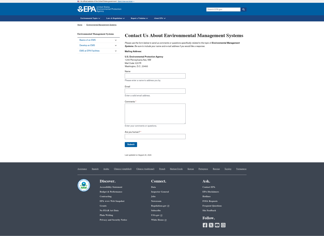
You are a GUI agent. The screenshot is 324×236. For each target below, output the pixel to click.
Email (127, 86)
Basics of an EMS (87, 40)
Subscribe (156, 210)
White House (157, 220)
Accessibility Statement (111, 187)
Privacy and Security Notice (113, 220)
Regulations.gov (159, 205)
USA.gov (155, 215)
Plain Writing (106, 215)
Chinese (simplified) (123, 169)
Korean (191, 169)
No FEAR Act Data (109, 210)
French (162, 169)
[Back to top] (317, 229)
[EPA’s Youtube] (217, 225)
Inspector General (160, 191)
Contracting (106, 196)
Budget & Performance (111, 191)
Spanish (95, 169)
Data (153, 187)
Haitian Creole (176, 169)
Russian (216, 169)
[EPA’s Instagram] (223, 225)
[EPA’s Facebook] (205, 225)
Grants (103, 205)
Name (127, 71)
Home (79, 25)
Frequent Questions (212, 205)
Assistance (82, 169)
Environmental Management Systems (101, 25)
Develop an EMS (87, 45)
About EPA (158, 18)
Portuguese (203, 169)
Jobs (153, 196)
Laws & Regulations (114, 18)
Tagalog (228, 169)
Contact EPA (208, 187)
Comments (130, 101)
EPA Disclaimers (210, 191)
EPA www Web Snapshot (112, 201)
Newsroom (156, 201)
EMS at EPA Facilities (89, 51)
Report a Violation (138, 18)
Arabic (106, 169)
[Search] (243, 9)
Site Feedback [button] (209, 210)
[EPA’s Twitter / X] (211, 225)
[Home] (99, 9)
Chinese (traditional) (145, 169)
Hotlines (206, 196)
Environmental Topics (89, 18)
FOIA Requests (210, 201)
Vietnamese (241, 169)
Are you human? (133, 132)
